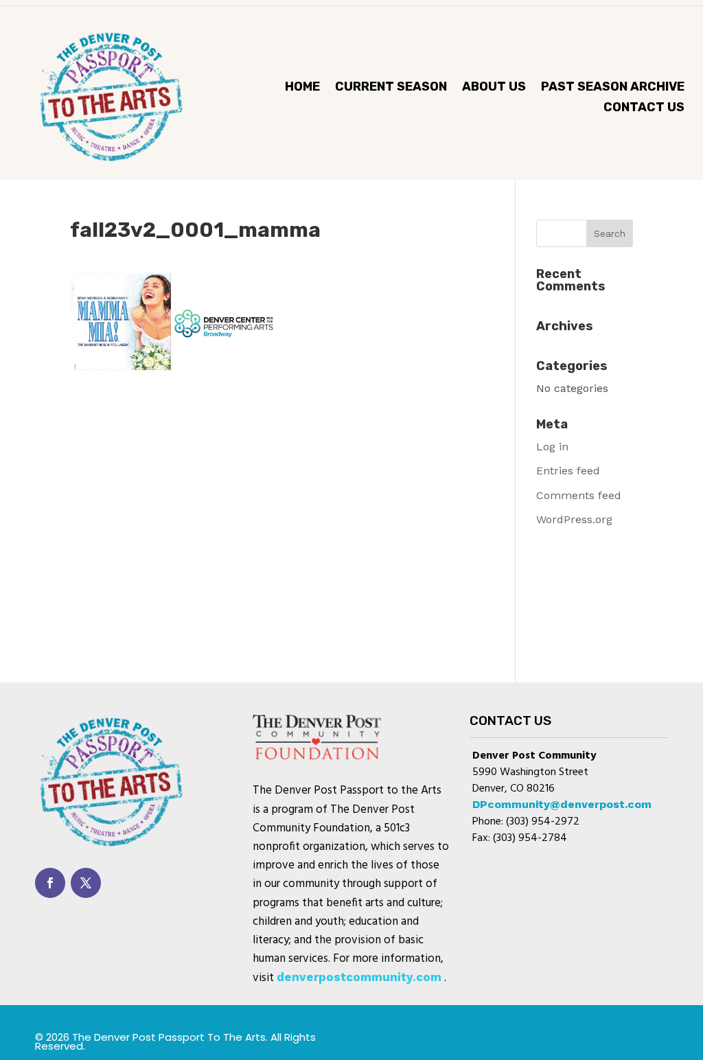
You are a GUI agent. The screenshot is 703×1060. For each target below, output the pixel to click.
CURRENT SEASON (391, 88)
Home (302, 88)
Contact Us (643, 108)
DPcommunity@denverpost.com (562, 804)
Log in (552, 446)
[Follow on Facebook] (50, 883)
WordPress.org (574, 519)
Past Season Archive (612, 88)
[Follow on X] (86, 883)
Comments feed (578, 495)
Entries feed (568, 470)
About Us (494, 88)
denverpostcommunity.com (359, 977)
